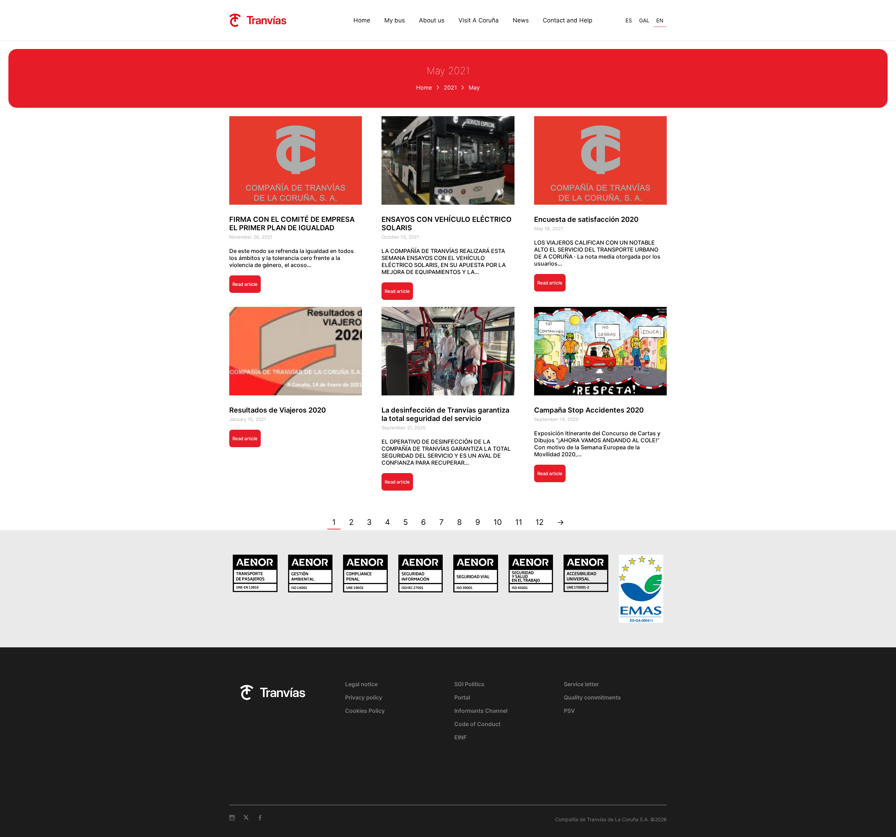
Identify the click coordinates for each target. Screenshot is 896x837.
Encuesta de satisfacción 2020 (586, 219)
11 (518, 522)
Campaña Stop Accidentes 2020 (589, 410)
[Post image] (295, 160)
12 (540, 522)
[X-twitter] (246, 818)
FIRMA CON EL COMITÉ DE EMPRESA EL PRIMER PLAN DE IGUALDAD (292, 223)
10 (497, 522)
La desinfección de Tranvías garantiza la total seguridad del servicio (445, 414)
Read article (245, 284)
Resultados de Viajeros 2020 (277, 410)
